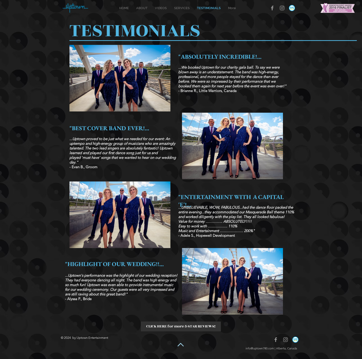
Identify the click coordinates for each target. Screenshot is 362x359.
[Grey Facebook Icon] (272, 8)
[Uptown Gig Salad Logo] (292, 8)
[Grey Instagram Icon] (282, 8)
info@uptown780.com (260, 348)
